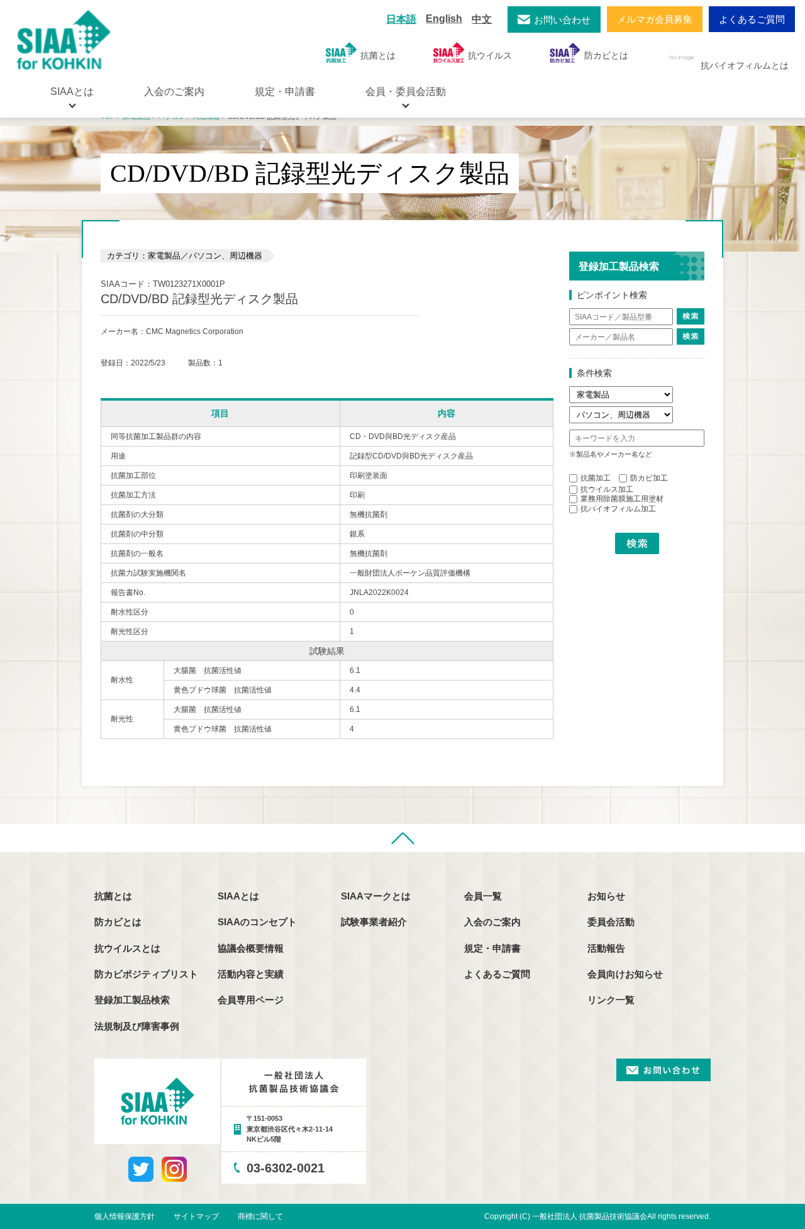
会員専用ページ (251, 999)
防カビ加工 (649, 478)
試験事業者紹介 (374, 921)
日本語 (401, 19)
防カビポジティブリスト (146, 974)
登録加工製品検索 (132, 999)
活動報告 (606, 948)
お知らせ (606, 896)
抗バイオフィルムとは (745, 65)
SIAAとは (238, 896)
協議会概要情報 (251, 948)
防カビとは (606, 55)
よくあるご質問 (752, 19)
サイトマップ (196, 1216)
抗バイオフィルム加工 (618, 508)
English (444, 18)
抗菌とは (378, 55)
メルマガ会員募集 (654, 19)
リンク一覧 (611, 999)
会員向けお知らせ (625, 974)
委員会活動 (611, 921)
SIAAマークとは (376, 896)
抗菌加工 (595, 478)
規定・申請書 (285, 91)
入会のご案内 (174, 91)
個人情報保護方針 (124, 1216)
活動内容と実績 (251, 974)
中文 (482, 19)
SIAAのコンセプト (257, 921)
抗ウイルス (490, 55)
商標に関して (260, 1216)
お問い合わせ (562, 19)
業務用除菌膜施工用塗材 (621, 498)
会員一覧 (483, 896)
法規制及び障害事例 (136, 1026)
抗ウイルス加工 (606, 489)
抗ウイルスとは (127, 948)
